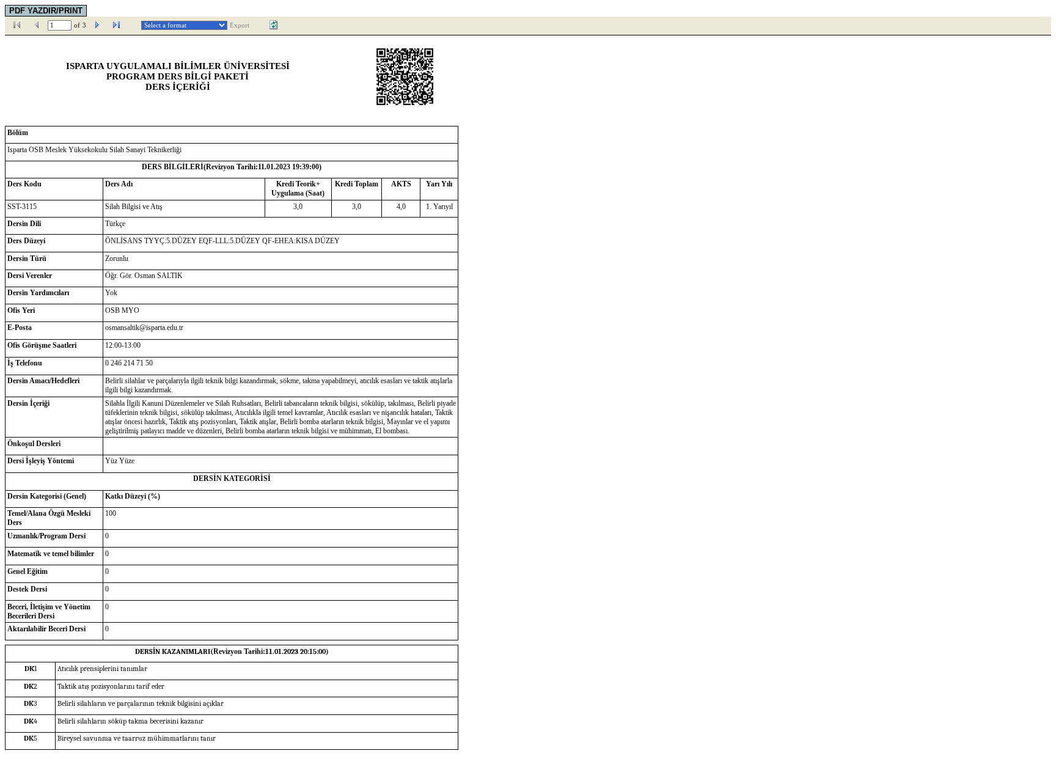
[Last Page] (116, 25)
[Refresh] (273, 25)
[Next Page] (97, 25)
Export (239, 25)
